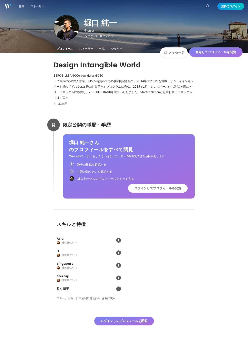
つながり (116, 49)
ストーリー (86, 49)
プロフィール (65, 49)
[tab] (65, 48)
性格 (102, 49)
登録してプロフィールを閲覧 (215, 52)
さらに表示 (60, 104)
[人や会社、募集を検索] (208, 6)
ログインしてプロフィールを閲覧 (157, 188)
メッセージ (176, 52)
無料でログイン (230, 6)
